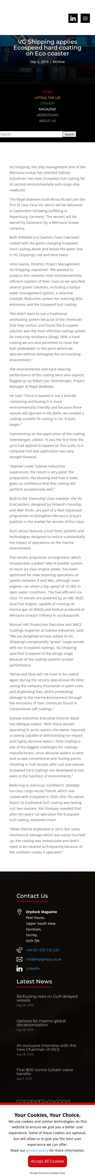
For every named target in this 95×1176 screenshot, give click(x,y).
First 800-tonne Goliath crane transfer (45, 1072)
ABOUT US (47, 120)
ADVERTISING (47, 115)
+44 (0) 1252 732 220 (42, 950)
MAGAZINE (47, 109)
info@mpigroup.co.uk (43, 959)
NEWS (47, 92)
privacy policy (37, 1150)
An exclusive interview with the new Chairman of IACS (46, 1047)
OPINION (47, 103)
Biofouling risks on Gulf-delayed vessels (47, 998)
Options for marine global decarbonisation (41, 1023)
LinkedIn (33, 968)
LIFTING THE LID (47, 97)
